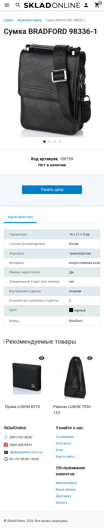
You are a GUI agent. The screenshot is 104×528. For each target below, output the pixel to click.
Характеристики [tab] (20, 217)
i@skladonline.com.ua (26, 452)
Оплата (61, 502)
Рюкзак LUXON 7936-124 (72, 409)
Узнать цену (52, 189)
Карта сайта (65, 456)
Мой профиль (66, 483)
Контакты (63, 443)
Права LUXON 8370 (22, 406)
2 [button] (49, 141)
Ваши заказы (66, 489)
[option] (52, 89)
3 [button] (54, 141)
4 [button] (59, 141)
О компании (65, 437)
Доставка (63, 496)
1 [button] (44, 141)
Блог (59, 450)
